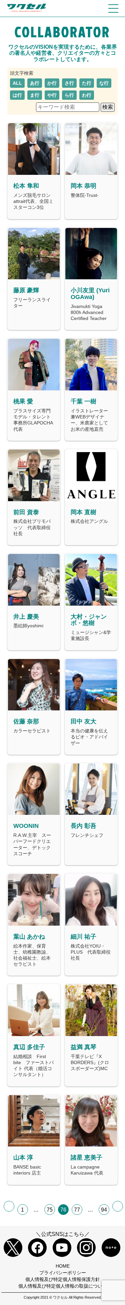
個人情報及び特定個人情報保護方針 (62, 1279)
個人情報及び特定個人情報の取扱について (62, 1286)
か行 (52, 83)
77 (77, 1210)
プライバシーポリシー (62, 1272)
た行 (86, 83)
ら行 (69, 95)
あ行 (34, 83)
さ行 (69, 83)
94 (104, 1210)
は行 (17, 95)
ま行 (34, 95)
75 (50, 1210)
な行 (104, 83)
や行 (52, 95)
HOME (63, 1266)
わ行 (86, 95)
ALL (17, 83)
